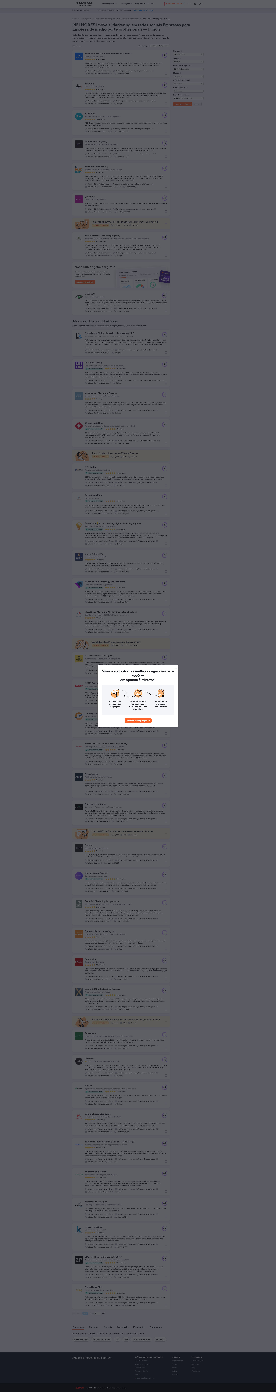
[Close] (175, 667)
